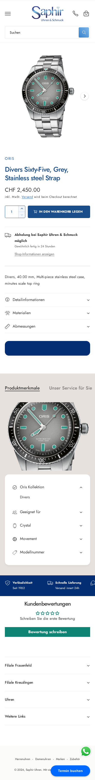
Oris (9, 158)
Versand (27, 197)
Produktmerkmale (22, 388)
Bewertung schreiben (47, 632)
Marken (60, 759)
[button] (7, 13)
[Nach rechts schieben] (84, 96)
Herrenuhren (22, 759)
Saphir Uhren (33, 770)
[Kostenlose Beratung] (75, 13)
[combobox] (47, 32)
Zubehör (75, 759)
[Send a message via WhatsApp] (86, 751)
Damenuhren (43, 759)
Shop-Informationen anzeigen (34, 254)
